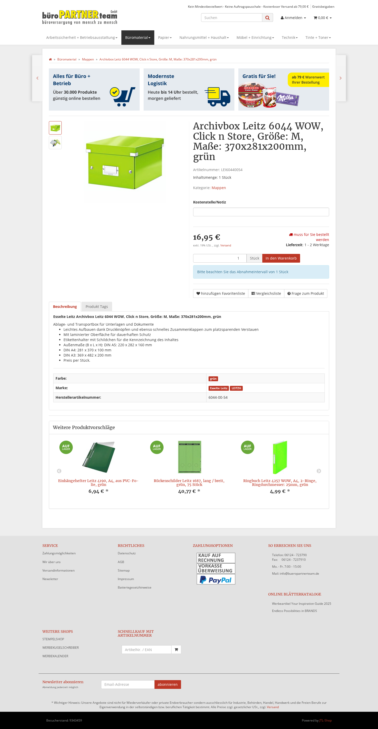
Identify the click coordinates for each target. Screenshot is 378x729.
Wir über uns (51, 562)
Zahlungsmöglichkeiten (59, 553)
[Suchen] (267, 17)
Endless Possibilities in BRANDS (294, 611)
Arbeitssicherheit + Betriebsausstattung (80, 37)
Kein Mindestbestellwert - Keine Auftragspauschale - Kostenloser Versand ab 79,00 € (248, 6)
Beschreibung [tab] (65, 306)
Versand (225, 245)
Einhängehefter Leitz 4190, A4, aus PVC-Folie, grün (98, 482)
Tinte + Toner (316, 37)
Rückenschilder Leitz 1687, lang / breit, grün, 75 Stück (189, 482)
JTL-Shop (325, 720)
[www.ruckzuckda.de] (88, 17)
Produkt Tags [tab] (97, 306)
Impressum (126, 579)
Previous (59, 471)
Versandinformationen (58, 570)
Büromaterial (136, 37)
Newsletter (50, 579)
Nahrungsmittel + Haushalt (202, 37)
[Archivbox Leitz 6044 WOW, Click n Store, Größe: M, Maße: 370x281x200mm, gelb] (37, 78)
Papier (163, 37)
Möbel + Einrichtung (254, 37)
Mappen (219, 187)
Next (319, 471)
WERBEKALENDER (55, 656)
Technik (288, 37)
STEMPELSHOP (53, 639)
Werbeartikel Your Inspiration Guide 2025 (301, 603)
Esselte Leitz (218, 388)
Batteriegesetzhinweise (134, 587)
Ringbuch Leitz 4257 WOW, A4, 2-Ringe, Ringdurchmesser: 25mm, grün (280, 482)
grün (213, 378)
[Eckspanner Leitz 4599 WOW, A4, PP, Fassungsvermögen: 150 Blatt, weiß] (341, 78)
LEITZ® (236, 388)
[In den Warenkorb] (176, 649)
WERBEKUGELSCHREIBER (60, 647)
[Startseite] (50, 59)
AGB (121, 562)
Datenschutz (127, 553)
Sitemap (124, 570)
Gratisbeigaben (323, 6)
